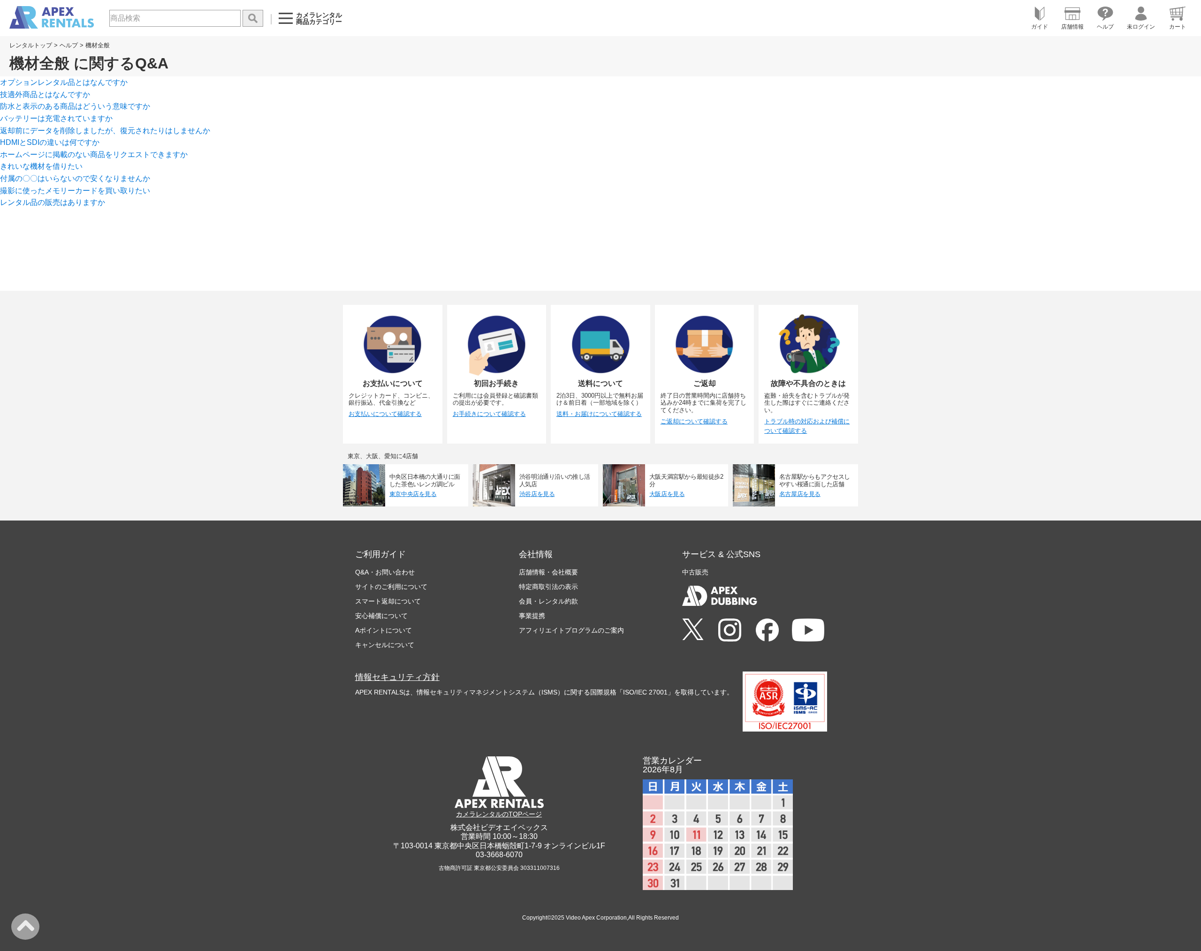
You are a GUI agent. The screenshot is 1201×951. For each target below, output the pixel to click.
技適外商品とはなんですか (45, 94)
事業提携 (532, 615)
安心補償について (381, 615)
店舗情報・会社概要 (548, 572)
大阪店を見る (667, 494)
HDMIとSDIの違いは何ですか (49, 142)
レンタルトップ (30, 45)
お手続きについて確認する (489, 413)
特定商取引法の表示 (548, 586)
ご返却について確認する (694, 421)
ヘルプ (69, 45)
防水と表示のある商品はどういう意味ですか (75, 106)
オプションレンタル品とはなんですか (64, 82)
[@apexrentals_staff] (729, 631)
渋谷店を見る (537, 494)
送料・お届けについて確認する (599, 413)
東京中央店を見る (413, 494)
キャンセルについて (384, 645)
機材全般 (97, 45)
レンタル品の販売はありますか (52, 202)
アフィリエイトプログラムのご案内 (571, 630)
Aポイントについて (383, 630)
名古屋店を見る (800, 494)
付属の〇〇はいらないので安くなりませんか (75, 178)
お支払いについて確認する (385, 413)
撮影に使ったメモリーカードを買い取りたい (75, 191)
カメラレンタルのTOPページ (499, 814)
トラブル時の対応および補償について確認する (807, 426)
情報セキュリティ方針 (397, 677)
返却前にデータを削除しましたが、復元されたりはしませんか (105, 131)
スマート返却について (388, 601)
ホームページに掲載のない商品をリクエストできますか (94, 154)
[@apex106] (693, 630)
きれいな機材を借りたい (41, 166)
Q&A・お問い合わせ (385, 572)
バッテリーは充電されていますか (56, 118)
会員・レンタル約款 (548, 601)
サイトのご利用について (391, 586)
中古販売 (695, 572)
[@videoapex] (767, 631)
